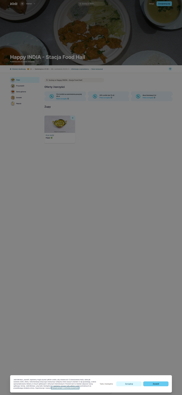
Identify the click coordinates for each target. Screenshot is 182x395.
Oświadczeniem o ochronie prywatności (65, 388)
